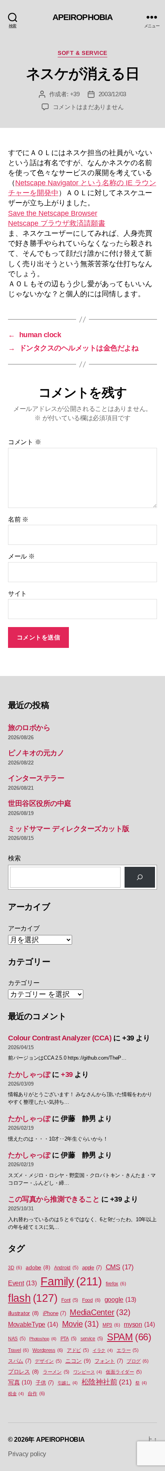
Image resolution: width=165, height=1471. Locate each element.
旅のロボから (29, 728)
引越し (68, 1382)
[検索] (140, 877)
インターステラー (36, 778)
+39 (75, 94)
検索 (14, 858)
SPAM (129, 1337)
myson (139, 1324)
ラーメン (56, 1372)
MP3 (111, 1325)
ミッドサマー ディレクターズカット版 (68, 829)
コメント (24, 442)
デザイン (48, 1361)
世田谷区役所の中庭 (39, 803)
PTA (68, 1338)
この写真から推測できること (53, 1199)
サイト (17, 593)
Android (66, 1267)
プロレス (23, 1372)
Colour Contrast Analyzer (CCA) (60, 1038)
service (91, 1338)
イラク (103, 1350)
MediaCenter (100, 1312)
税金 (16, 1393)
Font (69, 1300)
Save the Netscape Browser (52, 213)
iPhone (54, 1313)
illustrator (23, 1313)
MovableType (33, 1324)
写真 (20, 1382)
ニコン (78, 1361)
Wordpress (47, 1350)
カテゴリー (24, 982)
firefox (116, 1284)
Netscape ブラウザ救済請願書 (56, 223)
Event (22, 1283)
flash (32, 1298)
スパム (19, 1361)
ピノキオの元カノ (36, 753)
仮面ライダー (124, 1372)
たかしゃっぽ (29, 1074)
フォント (109, 1361)
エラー (127, 1350)
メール (21, 556)
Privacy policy (27, 1454)
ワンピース (87, 1372)
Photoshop (42, 1338)
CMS (120, 1267)
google (120, 1299)
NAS (16, 1338)
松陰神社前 (107, 1382)
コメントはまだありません (88, 106)
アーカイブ (24, 928)
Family (71, 1281)
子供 (45, 1383)
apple (92, 1268)
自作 (36, 1393)
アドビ (78, 1350)
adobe (38, 1268)
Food (91, 1300)
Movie (80, 1323)
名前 (18, 519)
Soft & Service (82, 53)
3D (15, 1268)
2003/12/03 (112, 94)
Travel (18, 1350)
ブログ (137, 1361)
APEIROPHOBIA (82, 17)
